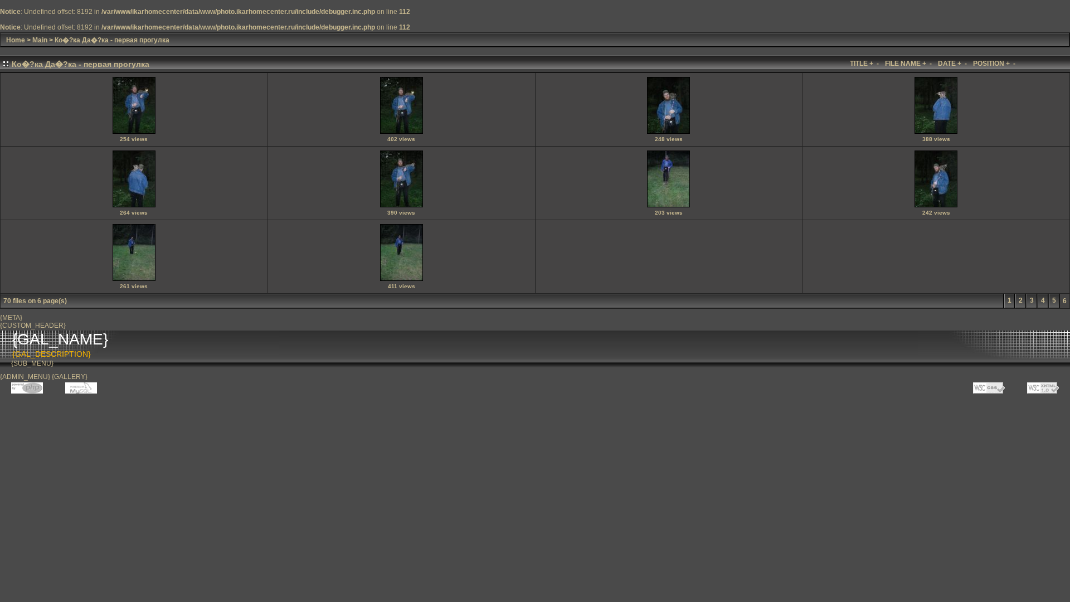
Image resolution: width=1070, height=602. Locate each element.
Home (15, 40)
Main (39, 40)
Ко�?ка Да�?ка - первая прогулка (112, 40)
